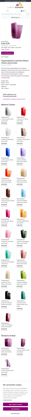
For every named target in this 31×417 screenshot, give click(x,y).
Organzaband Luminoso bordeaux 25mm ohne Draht (6, 324)
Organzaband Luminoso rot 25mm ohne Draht (22, 119)
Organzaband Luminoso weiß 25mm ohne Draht (7, 139)
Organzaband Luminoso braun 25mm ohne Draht (7, 200)
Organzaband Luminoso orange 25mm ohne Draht (6, 180)
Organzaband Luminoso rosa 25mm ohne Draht (7, 241)
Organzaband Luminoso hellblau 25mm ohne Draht (22, 200)
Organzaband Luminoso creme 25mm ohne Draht (6, 282)
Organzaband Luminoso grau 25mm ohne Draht (7, 119)
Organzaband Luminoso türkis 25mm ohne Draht (7, 261)
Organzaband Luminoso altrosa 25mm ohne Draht (22, 261)
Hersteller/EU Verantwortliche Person (14, 99)
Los (28, 14)
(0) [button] (23, 11)
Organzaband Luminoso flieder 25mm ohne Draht (22, 159)
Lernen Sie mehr (7, 400)
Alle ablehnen (15, 409)
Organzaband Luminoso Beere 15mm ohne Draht (23, 350)
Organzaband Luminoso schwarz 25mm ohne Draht (6, 302)
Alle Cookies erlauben (15, 404)
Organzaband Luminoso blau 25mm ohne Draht (7, 159)
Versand (6, 49)
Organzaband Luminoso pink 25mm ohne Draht (7, 221)
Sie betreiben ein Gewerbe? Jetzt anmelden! (15, 1)
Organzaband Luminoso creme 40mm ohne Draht (22, 180)
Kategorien (16, 17)
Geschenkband (5, 76)
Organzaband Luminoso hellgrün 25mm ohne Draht (22, 282)
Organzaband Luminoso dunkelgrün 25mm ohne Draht (23, 241)
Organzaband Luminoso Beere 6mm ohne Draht (7, 370)
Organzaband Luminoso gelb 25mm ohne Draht (23, 221)
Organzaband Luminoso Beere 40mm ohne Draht (6, 350)
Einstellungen (15, 413)
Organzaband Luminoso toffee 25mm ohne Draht (23, 139)
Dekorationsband (17, 70)
